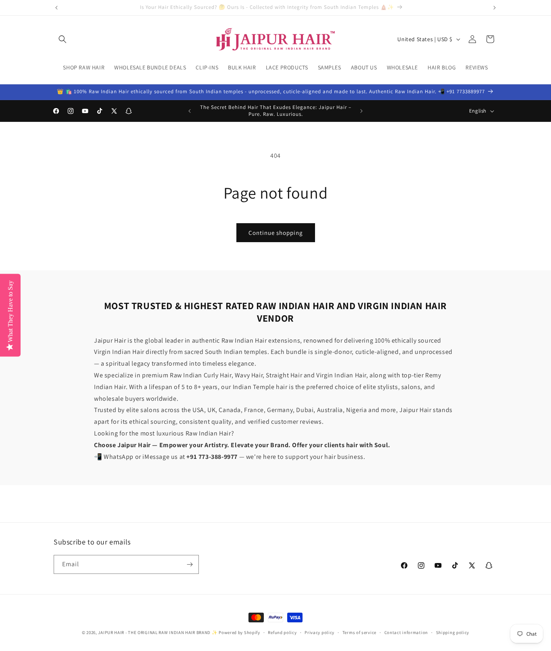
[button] (62, 39)
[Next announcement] (494, 7)
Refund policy (282, 632)
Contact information (406, 632)
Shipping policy (453, 632)
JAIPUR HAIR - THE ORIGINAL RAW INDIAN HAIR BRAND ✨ (157, 632)
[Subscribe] (189, 564)
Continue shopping (275, 233)
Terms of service (359, 632)
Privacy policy (319, 632)
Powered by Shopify (239, 632)
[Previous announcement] (56, 7)
